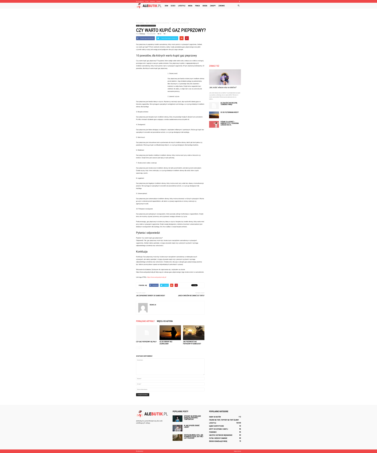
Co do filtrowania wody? (230, 112)
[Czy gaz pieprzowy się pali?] (146, 332)
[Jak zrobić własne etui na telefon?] (225, 77)
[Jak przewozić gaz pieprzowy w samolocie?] (193, 332)
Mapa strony (237, 451)
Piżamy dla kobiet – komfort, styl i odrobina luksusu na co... (230, 123)
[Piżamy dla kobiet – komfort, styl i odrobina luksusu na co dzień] (214, 124)
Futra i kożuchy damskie (218, 438)
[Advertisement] (188, 15)
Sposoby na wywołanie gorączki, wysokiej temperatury (192, 417)
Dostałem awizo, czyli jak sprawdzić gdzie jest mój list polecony (193, 436)
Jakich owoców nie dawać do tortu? (191, 296)
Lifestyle (181, 6)
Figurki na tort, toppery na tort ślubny (224, 420)
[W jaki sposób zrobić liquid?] (177, 428)
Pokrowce (212, 432)
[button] (238, 5)
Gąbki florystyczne (216, 426)
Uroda (205, 6)
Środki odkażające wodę (218, 441)
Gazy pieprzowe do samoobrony (148, 25)
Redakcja (142, 33)
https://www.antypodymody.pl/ (156, 277)
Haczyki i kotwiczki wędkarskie (220, 435)
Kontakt (159, 1)
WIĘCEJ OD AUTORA (165, 321)
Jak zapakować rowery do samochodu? (150, 296)
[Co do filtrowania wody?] (214, 115)
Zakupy (213, 6)
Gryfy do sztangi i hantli (218, 429)
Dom (166, 6)
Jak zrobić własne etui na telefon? (223, 87)
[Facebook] (239, 1)
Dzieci (173, 6)
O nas (146, 1)
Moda (190, 6)
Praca (197, 6)
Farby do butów (215, 417)
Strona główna (140, 1)
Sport (138, 25)
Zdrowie (221, 6)
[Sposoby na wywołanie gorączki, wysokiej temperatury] (177, 418)
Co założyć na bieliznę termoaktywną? (229, 103)
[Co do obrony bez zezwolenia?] (170, 332)
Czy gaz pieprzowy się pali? (146, 342)
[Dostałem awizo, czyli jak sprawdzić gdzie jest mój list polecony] (177, 437)
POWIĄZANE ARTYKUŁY (145, 321)
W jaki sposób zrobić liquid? (191, 426)
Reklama (152, 1)
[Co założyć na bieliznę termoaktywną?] (214, 105)
